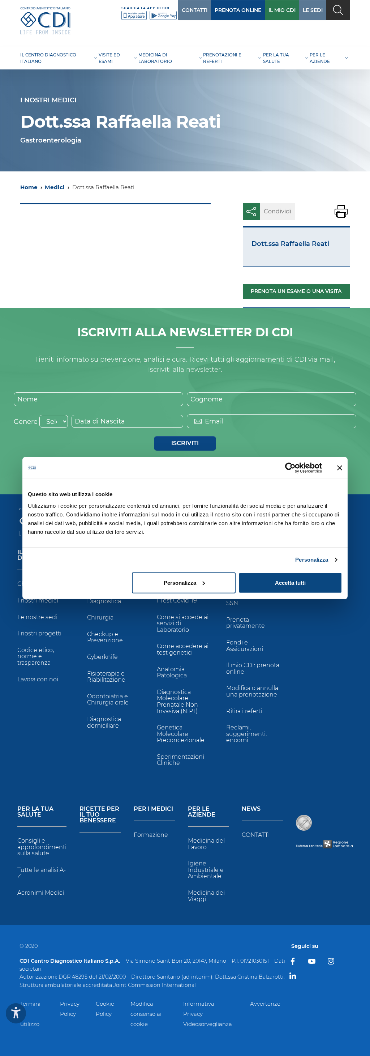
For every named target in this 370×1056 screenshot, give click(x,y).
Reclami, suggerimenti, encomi (246, 734)
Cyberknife (102, 656)
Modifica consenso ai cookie (146, 1013)
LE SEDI (313, 10)
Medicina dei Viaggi (206, 896)
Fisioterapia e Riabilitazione (106, 677)
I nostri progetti (39, 633)
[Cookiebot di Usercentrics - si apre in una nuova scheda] (290, 468)
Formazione (151, 834)
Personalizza (311, 560)
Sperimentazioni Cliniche (180, 760)
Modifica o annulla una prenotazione (252, 691)
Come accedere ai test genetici (182, 649)
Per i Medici (153, 809)
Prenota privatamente (245, 623)
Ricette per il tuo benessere (99, 815)
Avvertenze (265, 1003)
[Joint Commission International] (304, 823)
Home (29, 187)
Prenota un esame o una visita (296, 291)
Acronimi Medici (40, 892)
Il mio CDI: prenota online (252, 668)
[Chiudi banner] (339, 467)
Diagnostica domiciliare (104, 722)
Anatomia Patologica (172, 672)
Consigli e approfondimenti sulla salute (41, 847)
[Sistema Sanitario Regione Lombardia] (324, 843)
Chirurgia (100, 617)
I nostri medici (37, 600)
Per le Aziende (201, 812)
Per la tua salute (35, 812)
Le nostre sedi (37, 617)
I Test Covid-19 (177, 600)
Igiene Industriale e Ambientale (206, 870)
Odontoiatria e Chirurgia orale (108, 699)
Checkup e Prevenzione (105, 637)
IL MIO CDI (282, 10)
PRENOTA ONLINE (238, 10)
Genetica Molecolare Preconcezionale (181, 734)
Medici (55, 187)
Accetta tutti (290, 582)
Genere (26, 422)
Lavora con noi (37, 679)
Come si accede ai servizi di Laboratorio (182, 623)
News (251, 809)
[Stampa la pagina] (341, 211)
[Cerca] (338, 10)
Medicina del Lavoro (206, 844)
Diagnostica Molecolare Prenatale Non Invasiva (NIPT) (177, 702)
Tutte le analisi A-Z (41, 873)
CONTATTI (194, 10)
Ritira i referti (244, 711)
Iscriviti (185, 443)
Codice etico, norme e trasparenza (35, 656)
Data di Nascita (100, 421)
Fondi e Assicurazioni (244, 645)
